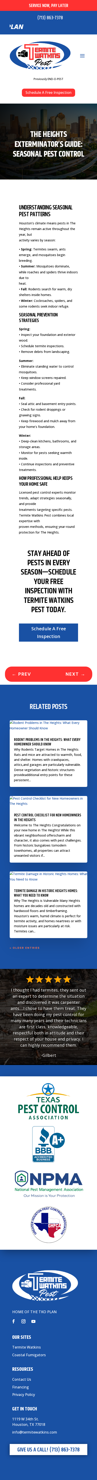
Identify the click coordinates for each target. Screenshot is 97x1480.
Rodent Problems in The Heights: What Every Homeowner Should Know (47, 742)
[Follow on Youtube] (33, 1321)
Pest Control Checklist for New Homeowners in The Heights (47, 818)
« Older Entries (25, 948)
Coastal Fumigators (29, 1354)
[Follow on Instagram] (23, 1321)
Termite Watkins (26, 1347)
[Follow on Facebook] (13, 1321)
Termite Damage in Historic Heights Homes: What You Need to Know (46, 893)
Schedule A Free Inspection (48, 92)
